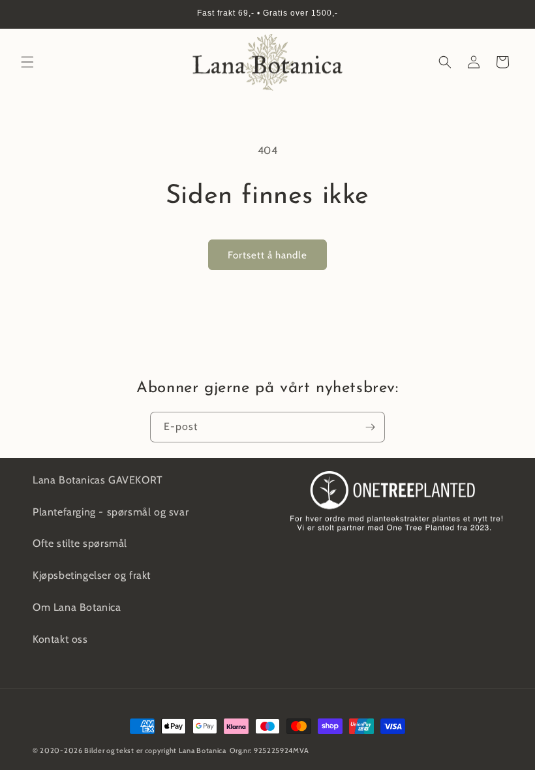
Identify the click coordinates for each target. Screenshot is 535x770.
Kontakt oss (60, 639)
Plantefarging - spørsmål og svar (111, 512)
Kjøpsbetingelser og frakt (92, 575)
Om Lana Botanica (77, 607)
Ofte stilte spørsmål (80, 543)
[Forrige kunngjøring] (25, 14)
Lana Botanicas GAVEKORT (98, 480)
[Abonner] (370, 427)
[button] (27, 62)
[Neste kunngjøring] (509, 14)
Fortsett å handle (267, 255)
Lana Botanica (202, 750)
